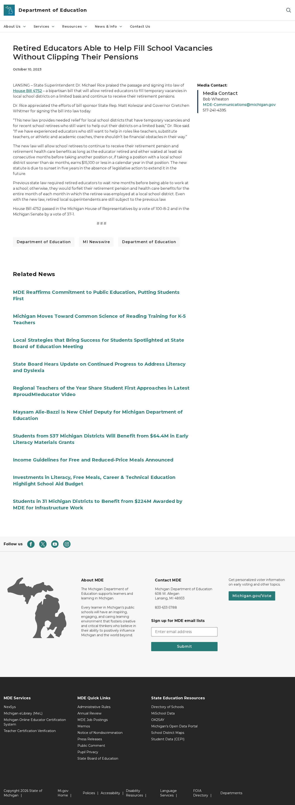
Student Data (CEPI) (167, 739)
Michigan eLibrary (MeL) (23, 713)
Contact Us (140, 26)
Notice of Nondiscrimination (100, 733)
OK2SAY (157, 720)
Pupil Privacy (87, 752)
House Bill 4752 (27, 91)
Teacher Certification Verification (30, 731)
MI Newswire (96, 242)
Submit (184, 646)
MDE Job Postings (92, 720)
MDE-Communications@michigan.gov (239, 104)
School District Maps (167, 733)
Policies (89, 793)
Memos (83, 726)
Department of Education (44, 242)
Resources (72, 26)
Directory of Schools (167, 707)
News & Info (106, 26)
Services (42, 26)
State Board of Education (97, 758)
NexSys (10, 707)
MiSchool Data (163, 713)
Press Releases (89, 739)
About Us (12, 26)
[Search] (288, 10)
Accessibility (110, 793)
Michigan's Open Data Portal (174, 726)
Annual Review (89, 713)
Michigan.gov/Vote (251, 596)
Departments (231, 793)
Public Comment (91, 746)
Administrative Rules (93, 707)
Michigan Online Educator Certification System (35, 722)
